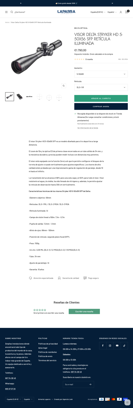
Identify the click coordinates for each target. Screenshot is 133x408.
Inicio (7, 22)
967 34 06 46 (10, 378)
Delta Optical (81, 28)
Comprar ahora (101, 106)
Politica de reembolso (47, 352)
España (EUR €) (97, 12)
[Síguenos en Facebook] (102, 345)
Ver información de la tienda (87, 128)
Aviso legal (42, 348)
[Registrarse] (90, 384)
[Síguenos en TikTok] (124, 345)
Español (111, 12)
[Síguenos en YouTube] (117, 345)
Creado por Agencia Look (63, 399)
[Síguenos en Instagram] (110, 345)
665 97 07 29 (10, 389)
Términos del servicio (47, 360)
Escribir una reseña (84, 311)
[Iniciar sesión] (121, 12)
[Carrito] (126, 12)
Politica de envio (45, 356)
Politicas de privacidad (48, 344)
